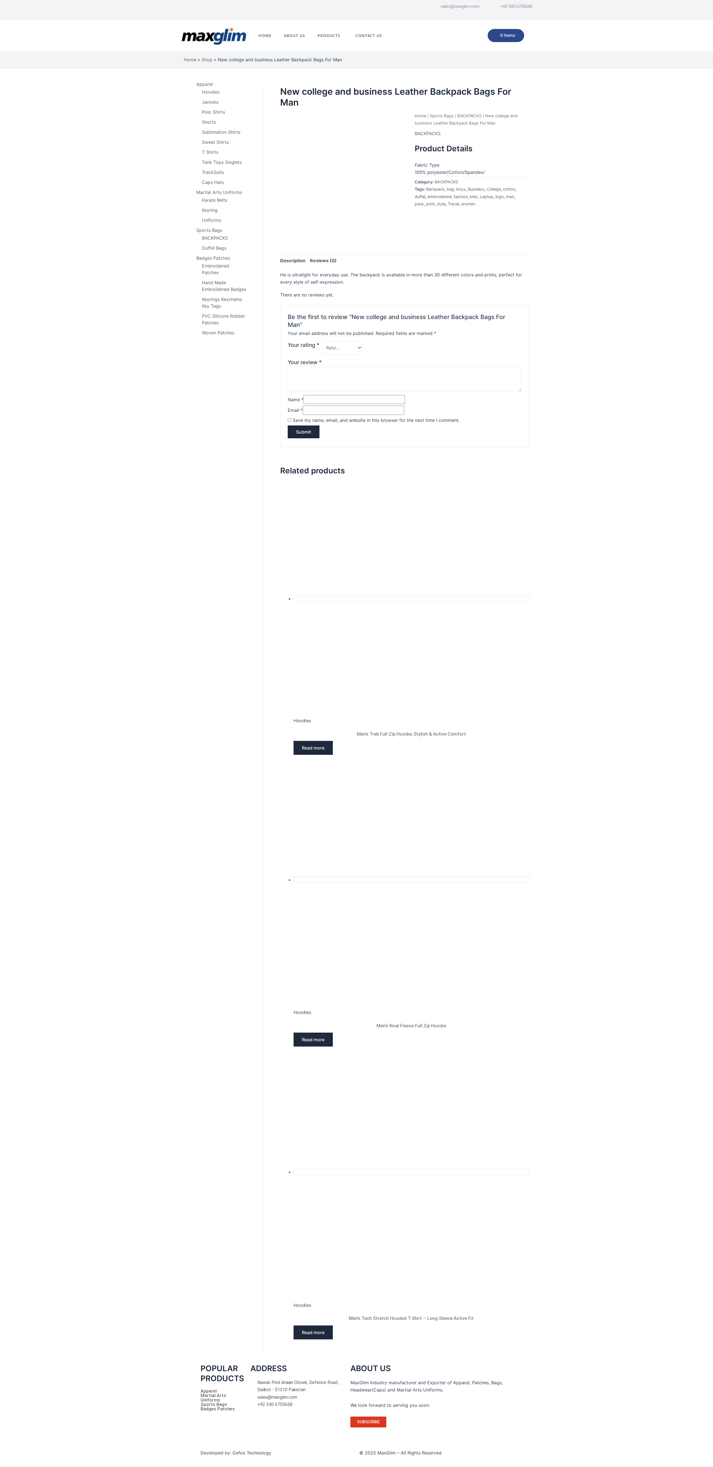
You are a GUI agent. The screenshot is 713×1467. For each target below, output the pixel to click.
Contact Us (368, 35)
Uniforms (211, 220)
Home (265, 35)
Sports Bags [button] (209, 230)
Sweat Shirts (215, 142)
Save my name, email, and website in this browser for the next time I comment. (376, 420)
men (510, 196)
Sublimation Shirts (221, 132)
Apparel (209, 1391)
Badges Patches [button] (213, 258)
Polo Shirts (213, 112)
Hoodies (210, 92)
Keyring (210, 210)
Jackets (210, 102)
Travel (453, 203)
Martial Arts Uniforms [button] (219, 192)
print (430, 203)
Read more (313, 748)
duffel (420, 196)
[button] (330, 36)
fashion (461, 196)
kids (474, 196)
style (441, 203)
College (494, 189)
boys (461, 189)
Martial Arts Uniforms (213, 1397)
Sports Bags (442, 115)
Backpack (435, 189)
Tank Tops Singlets (222, 162)
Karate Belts (214, 200)
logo (499, 196)
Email (295, 410)
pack (419, 203)
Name (296, 399)
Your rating (303, 345)
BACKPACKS (215, 238)
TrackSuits (213, 172)
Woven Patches (218, 332)
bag (450, 189)
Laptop (486, 196)
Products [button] (329, 35)
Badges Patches (218, 1409)
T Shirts (210, 152)
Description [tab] (293, 260)
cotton (509, 189)
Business (476, 189)
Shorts (209, 122)
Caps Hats (213, 182)
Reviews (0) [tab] (323, 260)
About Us (294, 35)
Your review (305, 362)
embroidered (439, 196)
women (468, 203)
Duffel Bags (214, 248)
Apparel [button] (204, 84)
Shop (207, 59)
